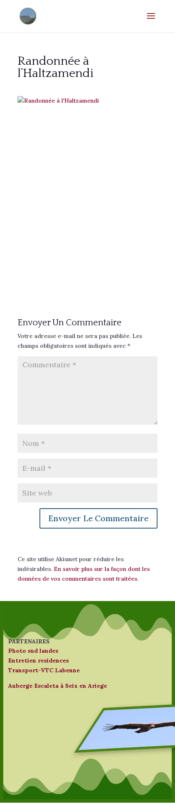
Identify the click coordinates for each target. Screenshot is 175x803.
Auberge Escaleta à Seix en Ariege (57, 685)
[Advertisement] (87, 193)
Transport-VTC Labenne (44, 670)
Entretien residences (38, 660)
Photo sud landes (33, 650)
